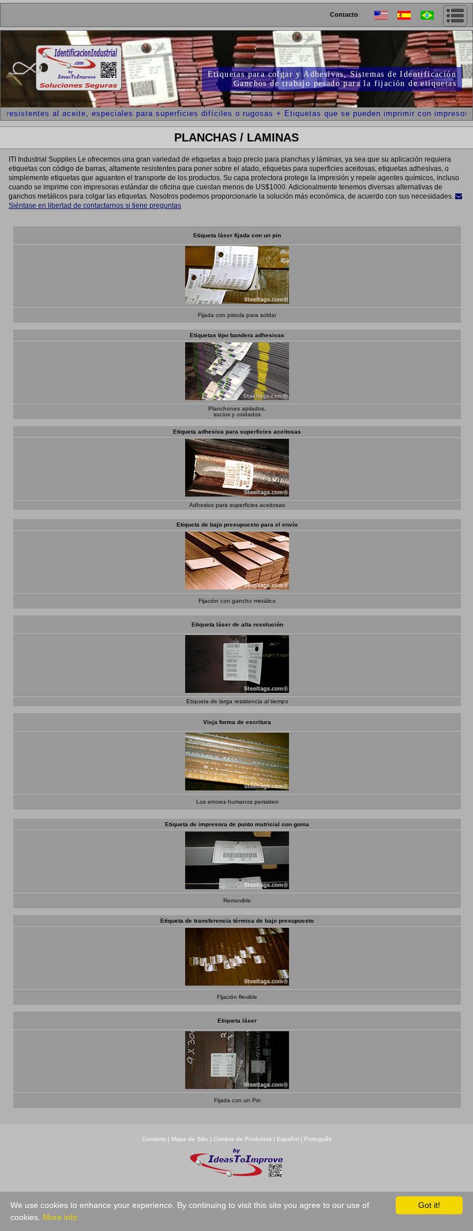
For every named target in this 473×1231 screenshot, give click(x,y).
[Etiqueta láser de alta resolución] (237, 690)
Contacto (344, 14)
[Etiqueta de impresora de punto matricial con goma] (237, 886)
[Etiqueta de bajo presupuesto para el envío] (237, 586)
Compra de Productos (242, 1139)
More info (60, 1217)
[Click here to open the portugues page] (432, 15)
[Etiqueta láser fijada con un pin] (237, 300)
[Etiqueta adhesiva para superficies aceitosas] (237, 493)
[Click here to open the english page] (385, 15)
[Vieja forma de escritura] (237, 787)
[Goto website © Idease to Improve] (236, 1176)
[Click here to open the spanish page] (409, 15)
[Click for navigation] (455, 16)
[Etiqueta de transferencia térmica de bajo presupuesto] (237, 982)
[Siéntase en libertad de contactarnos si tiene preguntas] (458, 196)
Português (318, 1139)
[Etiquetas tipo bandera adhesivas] (237, 397)
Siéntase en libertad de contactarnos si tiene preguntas (95, 206)
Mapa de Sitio (190, 1139)
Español (288, 1139)
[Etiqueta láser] (237, 1086)
